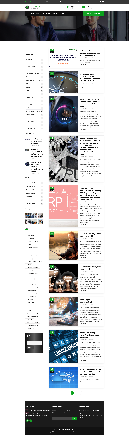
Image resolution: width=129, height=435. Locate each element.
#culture (29, 258)
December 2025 (34, 186)
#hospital (38, 279)
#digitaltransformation (32, 267)
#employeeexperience (32, 273)
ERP (34, 83)
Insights (34, 94)
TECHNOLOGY (34, 118)
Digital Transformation (34, 80)
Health (34, 87)
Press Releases (34, 114)
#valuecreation (30, 308)
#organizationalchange (33, 284)
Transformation (35, 107)
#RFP (36, 287)
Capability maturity (31, 311)
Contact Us (68, 415)
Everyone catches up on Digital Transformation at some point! (89, 335)
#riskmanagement (31, 290)
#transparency (30, 305)
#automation (30, 238)
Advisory (34, 59)
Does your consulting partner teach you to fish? (90, 235)
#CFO (36, 241)
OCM (34, 101)
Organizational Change (34, 111)
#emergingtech (31, 270)
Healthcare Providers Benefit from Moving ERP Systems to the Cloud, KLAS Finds (90, 372)
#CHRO (28, 250)
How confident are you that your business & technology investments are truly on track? (90, 102)
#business (29, 241)
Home (54, 410)
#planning (29, 287)
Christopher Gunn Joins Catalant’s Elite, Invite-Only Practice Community (90, 53)
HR (34, 90)
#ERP (28, 276)
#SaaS (28, 293)
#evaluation (36, 276)
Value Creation (35, 128)
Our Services (68, 412)
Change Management (34, 73)
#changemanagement (32, 247)
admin (82, 57)
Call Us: (72, 6)
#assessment (30, 235)
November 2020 (34, 193)
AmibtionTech (78, 432)
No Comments (89, 57)
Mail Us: (88, 6)
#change (29, 244)
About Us (68, 410)
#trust (39, 305)
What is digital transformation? (86, 301)
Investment (34, 97)
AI (34, 63)
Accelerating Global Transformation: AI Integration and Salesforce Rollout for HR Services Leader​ (91, 77)
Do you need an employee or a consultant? (90, 268)
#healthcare (30, 279)
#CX (40, 261)
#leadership (35, 282)
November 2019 (34, 203)
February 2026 (34, 183)
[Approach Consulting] (32, 7)
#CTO (37, 256)
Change (35, 104)
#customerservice (31, 261)
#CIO (35, 250)
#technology (30, 299)
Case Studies (34, 70)
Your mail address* (31, 340)
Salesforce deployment (32, 325)
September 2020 (34, 200)
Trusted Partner (34, 125)
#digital (29, 264)
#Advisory (29, 232)
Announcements (34, 66)
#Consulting (30, 256)
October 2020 (34, 196)
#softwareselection (32, 296)
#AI (36, 232)
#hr (27, 282)
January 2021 (34, 190)
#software (36, 293)
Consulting (34, 77)
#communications (31, 253)
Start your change (92, 13)
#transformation (31, 302)
